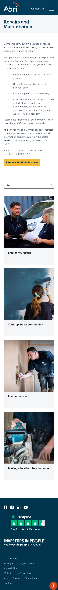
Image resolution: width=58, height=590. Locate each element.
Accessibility (10, 568)
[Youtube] (25, 507)
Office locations (33, 578)
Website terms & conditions (18, 573)
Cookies (8, 583)
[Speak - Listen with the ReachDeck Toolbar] (53, 586)
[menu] (51, 9)
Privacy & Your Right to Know (19, 563)
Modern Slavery (12, 578)
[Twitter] (12, 507)
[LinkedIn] (19, 508)
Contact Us (37, 8)
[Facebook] (5, 508)
